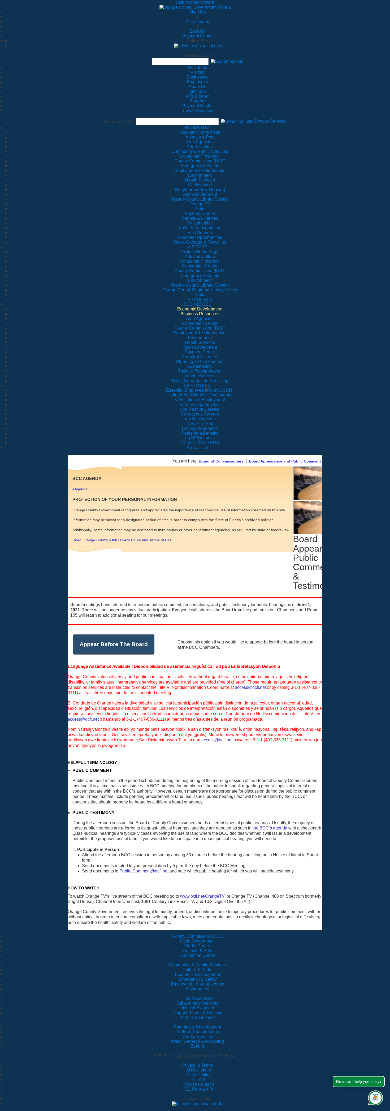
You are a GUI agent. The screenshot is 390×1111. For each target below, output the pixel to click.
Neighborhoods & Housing (197, 1012)
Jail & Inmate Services (197, 1003)
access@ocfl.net (250, 687)
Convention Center (197, 955)
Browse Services (197, 110)
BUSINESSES (197, 304)
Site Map (197, 12)
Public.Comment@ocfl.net (143, 871)
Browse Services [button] (271, 121)
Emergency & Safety (197, 979)
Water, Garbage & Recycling (197, 1041)
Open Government (197, 941)
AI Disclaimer (198, 1070)
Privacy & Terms (197, 1065)
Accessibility (198, 1075)
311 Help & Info (198, 1089)
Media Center (197, 946)
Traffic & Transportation (197, 1032)
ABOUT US (198, 447)
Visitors (197, 72)
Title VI (198, 1079)
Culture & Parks (197, 969)
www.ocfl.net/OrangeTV (202, 896)
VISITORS (197, 247)
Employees (197, 82)
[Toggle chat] (374, 1097)
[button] (227, 61)
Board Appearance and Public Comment (285, 461)
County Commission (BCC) (197, 936)
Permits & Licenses (197, 1017)
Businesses (198, 77)
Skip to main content (195, 2)
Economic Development (197, 974)
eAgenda (80, 489)
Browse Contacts (199, 1084)
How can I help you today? (359, 1081)
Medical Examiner (197, 1008)
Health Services (198, 998)
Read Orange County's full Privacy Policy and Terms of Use (122, 540)
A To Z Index (197, 21)
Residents (197, 67)
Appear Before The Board (114, 644)
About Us (197, 86)
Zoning (197, 1046)
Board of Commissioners (221, 461)
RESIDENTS (197, 127)
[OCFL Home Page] (195, 7)
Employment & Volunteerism (197, 984)
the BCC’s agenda (270, 828)
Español (197, 31)
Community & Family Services (199, 151)
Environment (197, 989)
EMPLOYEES (197, 385)
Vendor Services (197, 1036)
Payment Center (197, 36)
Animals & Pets (197, 950)
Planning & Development (197, 1027)
